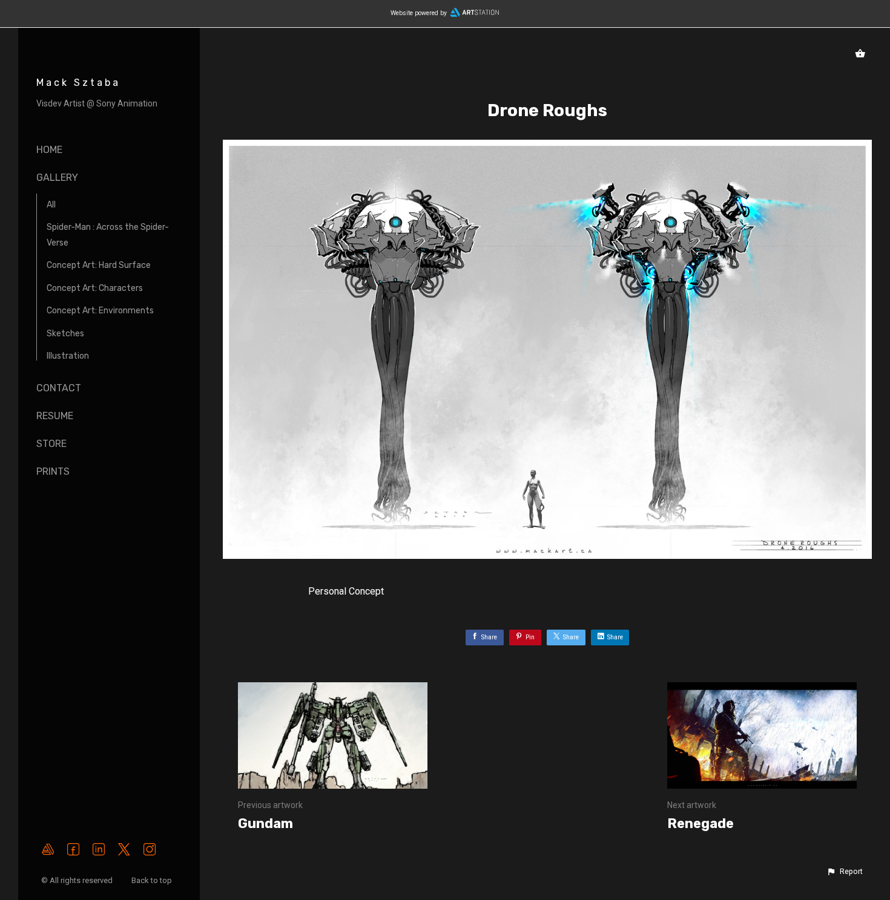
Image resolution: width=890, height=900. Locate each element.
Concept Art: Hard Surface (99, 265)
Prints (53, 471)
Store (51, 443)
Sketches (65, 333)
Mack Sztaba (78, 82)
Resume (54, 416)
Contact (58, 388)
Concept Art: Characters (95, 288)
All (51, 205)
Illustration (68, 356)
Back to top (152, 880)
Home (49, 149)
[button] (845, 871)
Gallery (57, 177)
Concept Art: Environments (100, 310)
